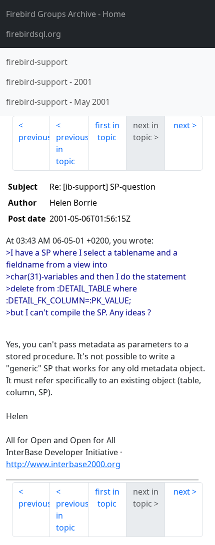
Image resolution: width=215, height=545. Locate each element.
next (182, 125)
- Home (66, 13)
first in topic (107, 131)
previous (34, 137)
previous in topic (72, 149)
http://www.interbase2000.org (63, 464)
